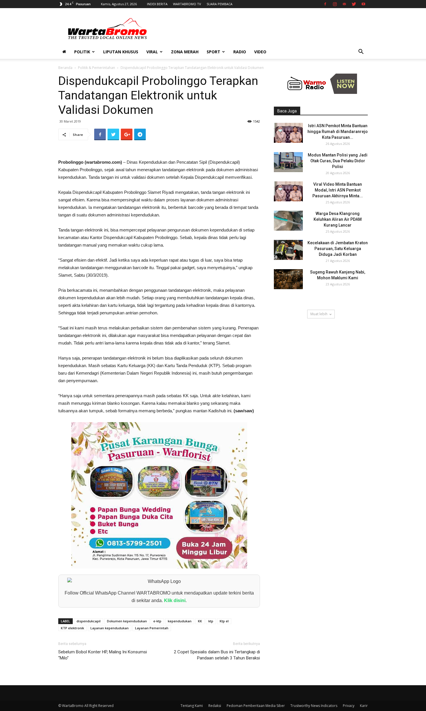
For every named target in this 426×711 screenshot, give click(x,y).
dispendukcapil (89, 621)
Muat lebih (318, 313)
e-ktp (157, 621)
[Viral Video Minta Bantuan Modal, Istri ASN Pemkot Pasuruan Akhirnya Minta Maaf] (288, 191)
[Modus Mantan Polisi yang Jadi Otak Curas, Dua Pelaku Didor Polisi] (288, 162)
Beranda (65, 67)
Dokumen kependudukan (127, 621)
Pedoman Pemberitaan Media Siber (256, 705)
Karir (364, 705)
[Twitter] (353, 4)
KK (200, 621)
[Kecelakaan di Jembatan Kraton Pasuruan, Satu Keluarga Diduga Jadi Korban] (288, 250)
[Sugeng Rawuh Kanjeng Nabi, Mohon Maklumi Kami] (288, 279)
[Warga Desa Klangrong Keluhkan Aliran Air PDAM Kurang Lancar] (288, 221)
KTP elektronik (72, 628)
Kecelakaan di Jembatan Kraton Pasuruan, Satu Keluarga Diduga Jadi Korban (337, 248)
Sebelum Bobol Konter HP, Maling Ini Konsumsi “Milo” (102, 655)
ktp (210, 621)
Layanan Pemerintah (151, 628)
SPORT (213, 51)
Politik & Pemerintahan (96, 67)
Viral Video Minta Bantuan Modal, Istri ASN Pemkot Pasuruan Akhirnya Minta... (337, 190)
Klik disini (174, 600)
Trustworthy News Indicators (313, 705)
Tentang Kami (192, 705)
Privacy (348, 705)
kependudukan (180, 621)
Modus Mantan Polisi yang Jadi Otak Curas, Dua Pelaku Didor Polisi (337, 161)
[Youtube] (363, 4)
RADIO (239, 51)
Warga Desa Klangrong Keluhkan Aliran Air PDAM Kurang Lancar (338, 219)
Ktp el (224, 621)
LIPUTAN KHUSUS (120, 51)
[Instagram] (334, 4)
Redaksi (214, 705)
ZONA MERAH (185, 51)
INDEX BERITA (157, 4)
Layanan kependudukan (109, 628)
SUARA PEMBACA (219, 4)
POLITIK (82, 51)
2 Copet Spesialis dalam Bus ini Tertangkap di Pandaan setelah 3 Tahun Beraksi (217, 655)
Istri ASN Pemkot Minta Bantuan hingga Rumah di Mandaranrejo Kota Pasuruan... (337, 131)
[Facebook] (325, 4)
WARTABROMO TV (187, 4)
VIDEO (260, 51)
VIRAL (152, 51)
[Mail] (344, 4)
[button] (361, 52)
